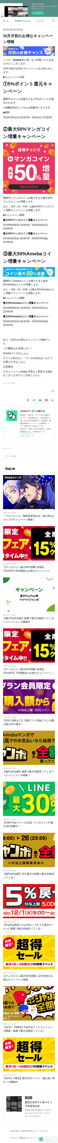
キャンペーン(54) (9, 383)
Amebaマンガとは (22, 20)
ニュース (40, 20)
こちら (24, 353)
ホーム (6, 20)
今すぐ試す (38, 13)
